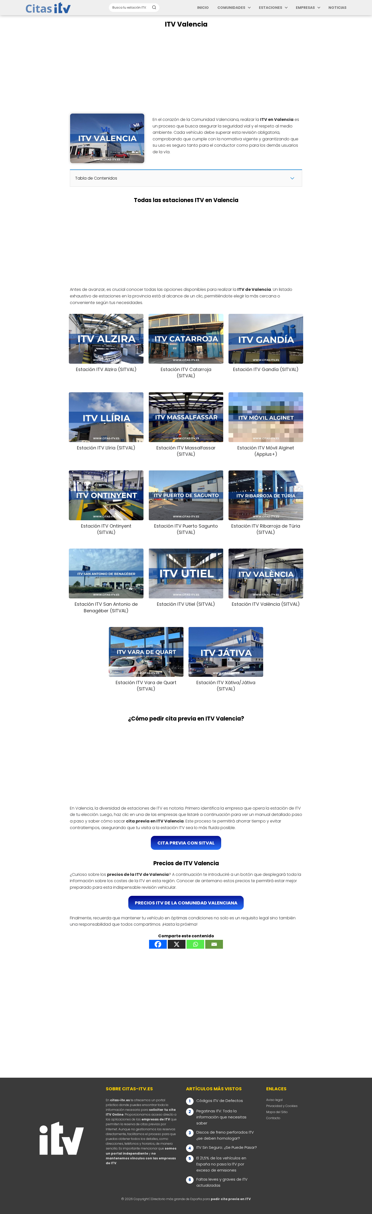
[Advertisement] (186, 71)
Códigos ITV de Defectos (219, 1100)
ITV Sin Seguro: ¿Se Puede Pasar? (226, 1147)
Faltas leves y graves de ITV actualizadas (221, 1182)
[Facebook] (158, 944)
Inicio (203, 7)
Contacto (273, 1118)
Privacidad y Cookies (282, 1106)
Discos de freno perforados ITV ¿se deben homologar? (225, 1135)
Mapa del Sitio (277, 1112)
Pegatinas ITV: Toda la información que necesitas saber (221, 1117)
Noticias (337, 7)
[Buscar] (154, 7)
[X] (176, 944)
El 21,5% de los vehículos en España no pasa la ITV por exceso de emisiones (221, 1164)
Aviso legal (274, 1100)
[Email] (214, 944)
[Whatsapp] (195, 944)
